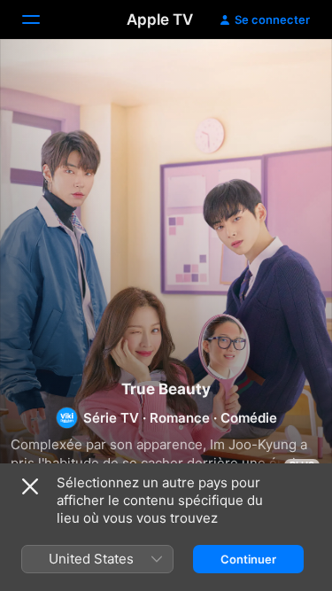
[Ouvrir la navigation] (41, 19)
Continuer (248, 559)
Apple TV (160, 19)
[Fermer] (30, 486)
